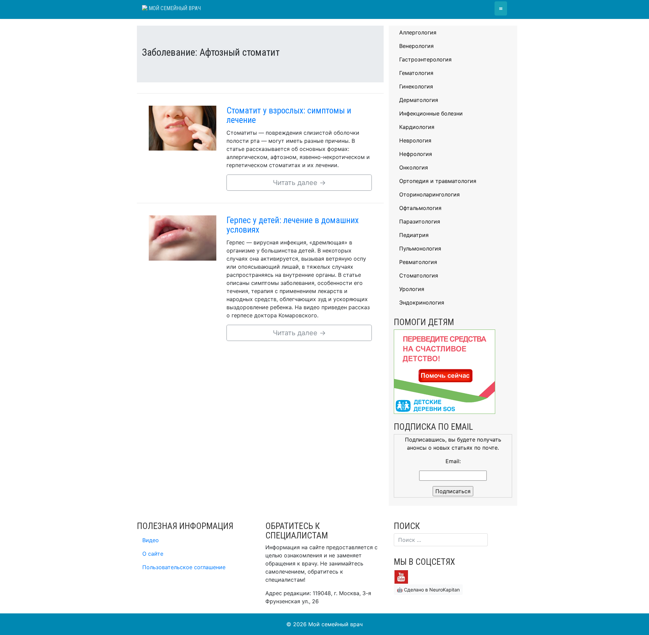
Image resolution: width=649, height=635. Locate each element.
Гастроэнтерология (425, 59)
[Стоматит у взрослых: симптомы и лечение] (182, 127)
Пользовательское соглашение (183, 567)
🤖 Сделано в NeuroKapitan (428, 589)
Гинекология (416, 86)
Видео (150, 540)
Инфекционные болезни (431, 113)
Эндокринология (421, 302)
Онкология (413, 167)
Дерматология (418, 100)
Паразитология (419, 221)
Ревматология (418, 262)
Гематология (416, 73)
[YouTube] (401, 576)
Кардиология (416, 127)
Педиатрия (414, 235)
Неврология (415, 140)
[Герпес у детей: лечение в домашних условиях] (182, 237)
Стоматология (418, 275)
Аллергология (417, 32)
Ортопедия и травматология (437, 181)
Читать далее (299, 183)
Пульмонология (420, 248)
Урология (411, 289)
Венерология (416, 46)
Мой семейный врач (174, 8)
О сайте (152, 553)
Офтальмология (420, 208)
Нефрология (415, 154)
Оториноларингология (429, 194)
